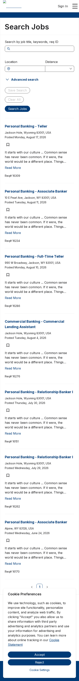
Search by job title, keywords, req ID (31, 42)
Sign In (63, 6)
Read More (13, 168)
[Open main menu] (75, 6)
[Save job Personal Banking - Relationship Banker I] (8, 410)
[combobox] (27, 68)
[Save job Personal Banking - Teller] (8, 145)
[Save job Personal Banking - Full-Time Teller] (8, 275)
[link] (39, 587)
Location (11, 62)
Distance (51, 62)
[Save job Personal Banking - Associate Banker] (8, 210)
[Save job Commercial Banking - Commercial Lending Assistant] (8, 345)
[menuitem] (12, 6)
